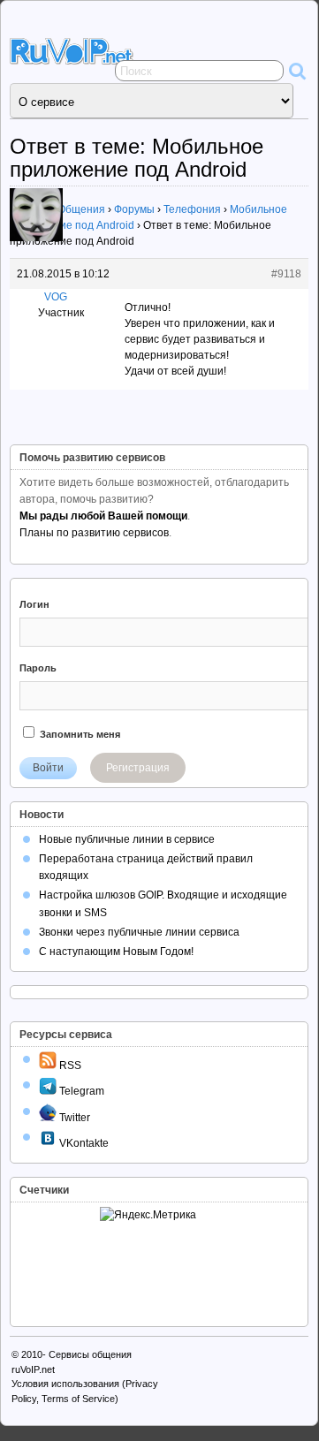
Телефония (192, 209)
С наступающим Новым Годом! (116, 951)
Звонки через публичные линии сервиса (139, 932)
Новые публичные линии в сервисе (127, 839)
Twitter (73, 1117)
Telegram (80, 1091)
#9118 (286, 274)
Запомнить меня (78, 734)
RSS (69, 1065)
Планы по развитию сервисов (94, 533)
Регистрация (138, 768)
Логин (34, 604)
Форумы (134, 209)
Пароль (38, 668)
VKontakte (83, 1143)
